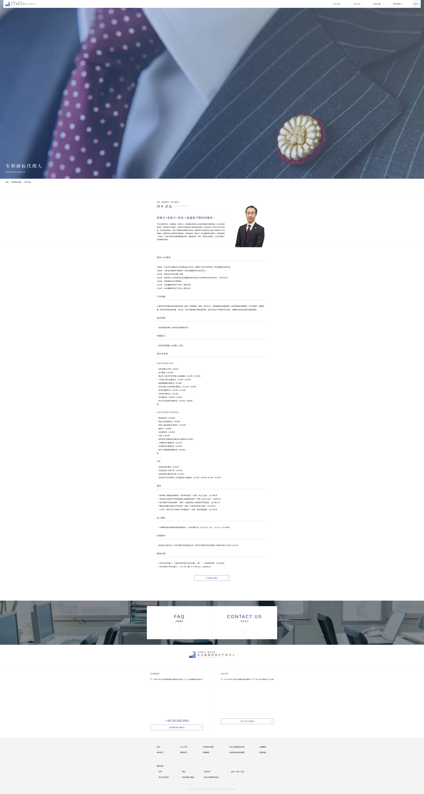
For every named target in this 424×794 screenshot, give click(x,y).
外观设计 (207, 771)
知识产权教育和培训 (210, 777)
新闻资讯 (183, 752)
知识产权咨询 (163, 777)
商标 (183, 771)
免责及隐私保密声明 (235, 752)
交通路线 (262, 747)
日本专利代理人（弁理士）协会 (171, 345)
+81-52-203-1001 (178, 720)
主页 (7, 182)
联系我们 (160, 752)
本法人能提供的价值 (235, 747)
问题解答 (205, 752)
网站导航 (262, 752)
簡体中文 (416, 4)
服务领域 (160, 766)
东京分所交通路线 (247, 721)
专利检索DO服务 (187, 777)
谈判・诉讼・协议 (236, 771)
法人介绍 (183, 747)
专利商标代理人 (16, 182)
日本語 (416, 1)
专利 (160, 771)
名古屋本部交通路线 (177, 727)
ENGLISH (416, 6)
